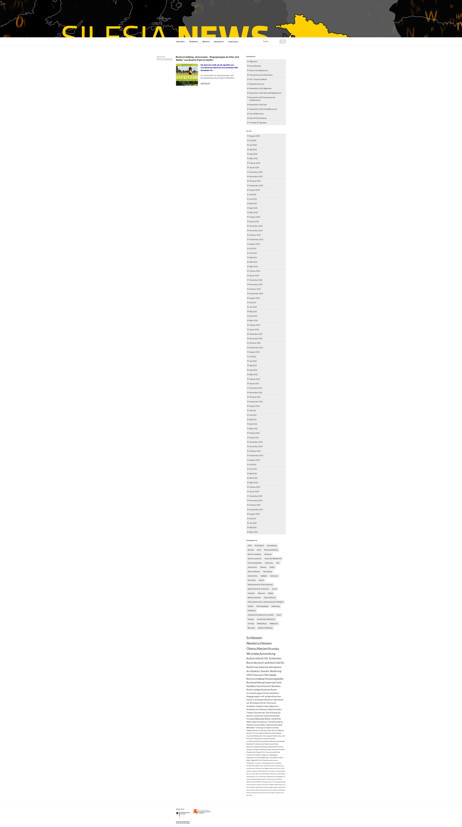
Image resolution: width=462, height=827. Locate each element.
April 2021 (253, 424)
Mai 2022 (253, 365)
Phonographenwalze (280, 782)
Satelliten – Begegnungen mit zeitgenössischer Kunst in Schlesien (263, 696)
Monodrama (271, 766)
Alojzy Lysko (280, 766)
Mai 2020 (253, 474)
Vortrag (251, 624)
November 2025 (256, 176)
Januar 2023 (254, 329)
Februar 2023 (254, 325)
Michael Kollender (262, 771)
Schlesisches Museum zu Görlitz (261, 615)
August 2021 (254, 406)
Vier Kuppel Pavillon (270, 736)
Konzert (267, 686)
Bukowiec (273, 741)
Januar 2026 (254, 167)
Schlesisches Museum (257, 709)
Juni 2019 (253, 523)
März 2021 (253, 429)
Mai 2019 (253, 527)
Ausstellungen (255, 66)
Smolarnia (249, 792)
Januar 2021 (254, 438)
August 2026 (254, 136)
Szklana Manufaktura (269, 763)
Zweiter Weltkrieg (265, 628)
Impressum (233, 42)
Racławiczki (256, 792)
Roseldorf (271, 784)
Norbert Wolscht (280, 771)
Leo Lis (257, 776)
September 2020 (256, 455)
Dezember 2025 (256, 172)
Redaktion (193, 42)
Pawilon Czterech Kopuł (269, 779)
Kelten (257, 790)
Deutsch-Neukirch (251, 784)
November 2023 (256, 284)
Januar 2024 (254, 276)
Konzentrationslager (252, 766)
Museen (206, 42)
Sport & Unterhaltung (257, 118)
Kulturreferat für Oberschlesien (260, 585)
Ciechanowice (250, 768)
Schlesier (263, 730)
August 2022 (254, 352)
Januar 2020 (254, 491)
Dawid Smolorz (275, 709)
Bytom (249, 689)
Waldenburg (262, 624)
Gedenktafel (272, 747)
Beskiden (249, 744)
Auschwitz (250, 736)
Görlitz (272, 567)
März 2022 (253, 374)
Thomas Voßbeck (258, 733)
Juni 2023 (253, 307)
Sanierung (276, 606)
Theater (250, 712)
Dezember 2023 (255, 280)
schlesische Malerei (256, 782)
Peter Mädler (266, 774)
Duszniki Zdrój (276, 725)
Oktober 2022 (255, 343)
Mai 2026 (253, 150)
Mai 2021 (253, 419)
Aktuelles (180, 42)
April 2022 (253, 370)
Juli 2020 (252, 465)
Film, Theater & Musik (258, 79)
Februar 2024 (254, 271)
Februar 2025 (254, 217)
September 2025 (256, 186)
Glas (266, 706)
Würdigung (273, 755)
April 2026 (253, 154)
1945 (250, 546)
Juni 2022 (253, 361)
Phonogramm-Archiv (268, 782)
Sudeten (260, 706)
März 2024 (253, 267)
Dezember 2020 (256, 442)
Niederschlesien (254, 598)
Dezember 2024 (256, 226)
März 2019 (253, 532)
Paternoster (262, 776)
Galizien (248, 771)
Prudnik (282, 749)
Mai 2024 (253, 257)
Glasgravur (265, 755)
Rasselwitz (282, 790)
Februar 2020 (254, 487)
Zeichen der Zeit (261, 712)
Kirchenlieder (271, 792)
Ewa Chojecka (263, 760)
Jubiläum (263, 576)
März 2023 (253, 320)
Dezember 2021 (255, 388)
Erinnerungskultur (255, 563)
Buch (259, 550)
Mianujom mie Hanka (270, 758)
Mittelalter (250, 728)
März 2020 (253, 483)
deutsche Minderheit (273, 559)
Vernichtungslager (277, 776)
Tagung (251, 619)
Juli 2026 (252, 140)
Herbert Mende (250, 776)
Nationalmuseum (275, 768)
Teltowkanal (273, 774)
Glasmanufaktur (264, 741)
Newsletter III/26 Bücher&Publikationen (265, 93)
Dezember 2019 (255, 496)
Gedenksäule (281, 774)
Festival (274, 722)
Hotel (278, 752)
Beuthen (276, 686)
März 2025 (253, 212)
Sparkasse (269, 776)
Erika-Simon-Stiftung (275, 730)
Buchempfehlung (271, 550)
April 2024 (253, 262)
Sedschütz (276, 790)
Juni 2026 (253, 145)
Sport (279, 615)
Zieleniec (279, 763)
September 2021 (256, 402)
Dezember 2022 (255, 334)
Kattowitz (252, 580)
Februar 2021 (254, 433)
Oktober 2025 (255, 181)
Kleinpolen (259, 736)
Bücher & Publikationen (164, 59)
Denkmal (267, 554)
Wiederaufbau (271, 733)
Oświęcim (258, 763)
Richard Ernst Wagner (263, 768)
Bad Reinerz (266, 719)
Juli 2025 (252, 195)
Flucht (260, 686)
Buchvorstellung (254, 554)
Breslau (251, 550)
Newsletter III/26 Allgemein (260, 88)
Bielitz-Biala (251, 722)
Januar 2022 (254, 384)
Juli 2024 (252, 248)
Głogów (259, 752)
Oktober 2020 (255, 451)
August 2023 (254, 298)
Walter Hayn (258, 774)
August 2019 (254, 514)
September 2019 (256, 510)
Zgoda (248, 733)
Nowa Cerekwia (250, 790)
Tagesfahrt (254, 760)
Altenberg (264, 747)
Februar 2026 (254, 163)
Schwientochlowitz (271, 728)
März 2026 (253, 158)
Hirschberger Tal (263, 722)
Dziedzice (278, 792)
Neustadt (275, 749)
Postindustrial (258, 744)
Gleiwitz (263, 567)
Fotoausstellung (253, 719)
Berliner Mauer (273, 760)
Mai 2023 (253, 312)
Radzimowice (269, 744)
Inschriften (276, 719)
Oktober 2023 (255, 289)
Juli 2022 (252, 357)
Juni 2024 (253, 253)
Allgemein (253, 61)
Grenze (256, 725)
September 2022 (256, 348)
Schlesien (252, 611)
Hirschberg (267, 572)
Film (277, 563)
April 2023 (253, 316)
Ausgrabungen (273, 787)
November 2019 (255, 500)
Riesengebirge (262, 606)
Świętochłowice (252, 730)
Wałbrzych (274, 624)
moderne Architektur (253, 755)
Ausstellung (272, 546)
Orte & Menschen (256, 114)
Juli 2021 (252, 410)
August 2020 (254, 460)
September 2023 (256, 293)
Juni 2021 (253, 415)
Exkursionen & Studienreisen (261, 75)
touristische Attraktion (266, 619)
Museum (261, 593)
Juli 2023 (252, 303)
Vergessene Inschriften (254, 758)
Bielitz (279, 733)
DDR (282, 768)
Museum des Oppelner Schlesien (260, 787)
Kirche (261, 580)
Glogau (256, 749)
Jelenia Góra (252, 576)
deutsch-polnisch (255, 559)
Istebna (254, 771)
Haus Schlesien (254, 572)
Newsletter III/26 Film (258, 105)
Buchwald (280, 741)
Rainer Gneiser (250, 774)
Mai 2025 (253, 203)
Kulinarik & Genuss (256, 84)
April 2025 (253, 208)
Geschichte (252, 567)
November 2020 (256, 446)
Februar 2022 (254, 379)
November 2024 (256, 231)
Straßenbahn (250, 763)
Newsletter (219, 42)
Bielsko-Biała (265, 725)
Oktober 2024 (255, 235)
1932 (261, 766)
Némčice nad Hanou (263, 784)
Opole (278, 682)
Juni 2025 (253, 199)
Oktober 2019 (254, 505)
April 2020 (253, 478)
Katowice (274, 576)
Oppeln (250, 606)
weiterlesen (205, 83)
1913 (282, 792)
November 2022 (256, 338)
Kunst (274, 589)
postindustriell (251, 741)
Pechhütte (249, 795)
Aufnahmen (263, 792)
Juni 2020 (253, 469)
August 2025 (254, 190)
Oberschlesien (270, 598)
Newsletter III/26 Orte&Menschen (263, 109)
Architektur (259, 546)
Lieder (265, 766)
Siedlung (262, 790)
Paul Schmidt (269, 790)
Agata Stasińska (257, 779)
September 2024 (256, 239)
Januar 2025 (254, 222)
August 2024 (254, 244)
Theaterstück (251, 752)
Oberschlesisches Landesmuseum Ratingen (265, 602)
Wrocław (251, 628)
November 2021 (255, 393)
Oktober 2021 (254, 397)
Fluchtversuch (272, 771)
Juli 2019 (252, 519)
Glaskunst (274, 706)
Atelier (269, 749)
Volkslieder (263, 749)
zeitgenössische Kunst (265, 689)
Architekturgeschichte (257, 693)
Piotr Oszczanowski (269, 752)
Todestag (259, 728)
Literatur (251, 593)
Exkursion (269, 563)
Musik (270, 593)
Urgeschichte (282, 787)
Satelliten (251, 686)
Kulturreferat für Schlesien (258, 589)
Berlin (263, 703)
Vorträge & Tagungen (258, 123)
